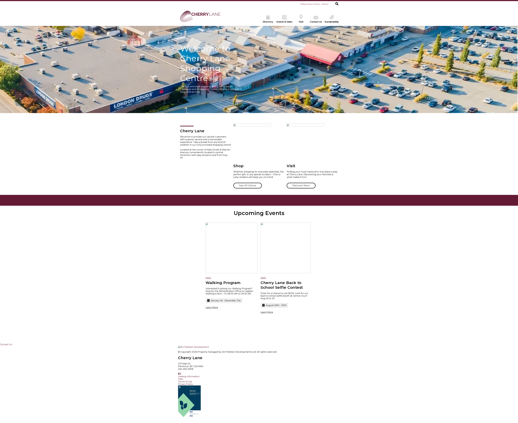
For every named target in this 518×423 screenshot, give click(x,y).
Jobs (180, 379)
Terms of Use (185, 381)
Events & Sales (284, 22)
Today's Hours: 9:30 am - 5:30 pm (314, 4)
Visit (301, 22)
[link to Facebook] (178, 374)
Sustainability (332, 22)
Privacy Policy (185, 384)
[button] (337, 4)
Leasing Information (189, 376)
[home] (200, 16)
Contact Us (316, 22)
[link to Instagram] (180, 374)
